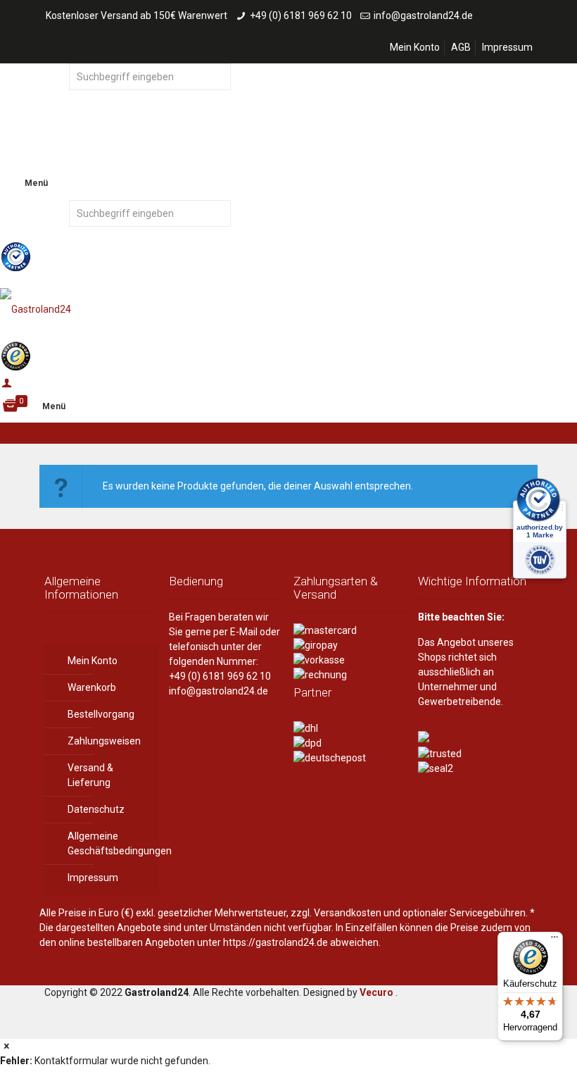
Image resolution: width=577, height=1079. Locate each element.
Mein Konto (415, 47)
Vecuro (376, 992)
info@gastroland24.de (423, 15)
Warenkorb (92, 687)
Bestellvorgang (101, 714)
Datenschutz (96, 809)
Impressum (507, 47)
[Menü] (554, 940)
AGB (461, 47)
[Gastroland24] (288, 308)
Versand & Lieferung (90, 775)
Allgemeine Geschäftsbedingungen (110, 843)
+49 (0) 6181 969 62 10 (301, 15)
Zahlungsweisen (104, 741)
